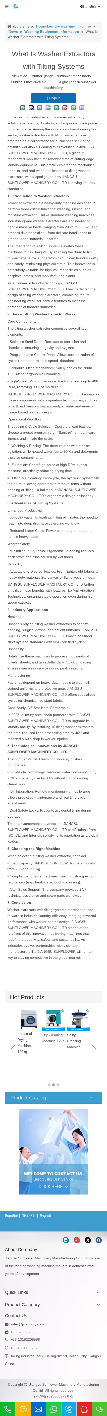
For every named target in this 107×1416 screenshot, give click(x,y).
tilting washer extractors (41, 295)
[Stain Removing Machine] (82, 1027)
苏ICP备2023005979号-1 (53, 1396)
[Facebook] (99, 1240)
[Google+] (77, 1240)
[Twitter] (88, 1240)
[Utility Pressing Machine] (57, 1019)
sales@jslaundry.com (27, 1324)
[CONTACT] (53, 1152)
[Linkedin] (66, 1240)
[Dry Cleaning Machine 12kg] (32, 1019)
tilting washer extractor (32, 328)
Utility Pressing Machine (52, 1041)
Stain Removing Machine (79, 1057)
